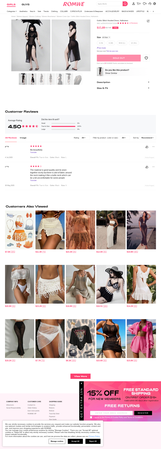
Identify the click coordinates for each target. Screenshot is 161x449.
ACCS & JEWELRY (112, 11)
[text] (51, 146)
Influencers (10, 405)
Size (102, 37)
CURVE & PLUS (76, 11)
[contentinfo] (7, 252)
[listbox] (133, 3)
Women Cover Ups (63, 16)
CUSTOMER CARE (34, 402)
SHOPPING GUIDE (55, 402)
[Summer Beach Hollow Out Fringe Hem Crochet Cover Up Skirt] (50, 284)
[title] (80, 206)
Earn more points (33, 411)
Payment (52, 416)
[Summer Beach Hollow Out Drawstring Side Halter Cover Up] (111, 338)
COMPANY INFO (12, 402)
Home (13, 16)
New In (32, 11)
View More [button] (80, 376)
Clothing (54, 11)
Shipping (52, 405)
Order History (32, 408)
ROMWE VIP (32, 414)
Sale (39, 11)
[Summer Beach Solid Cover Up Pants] (19, 338)
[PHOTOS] (51, 45)
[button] (146, 58)
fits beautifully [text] (36, 150)
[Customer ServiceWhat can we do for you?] (149, 3)
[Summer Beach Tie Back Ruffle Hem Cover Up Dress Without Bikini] (141, 284)
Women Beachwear (48, 16)
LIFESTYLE (140, 11)
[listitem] (19, 236)
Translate (33, 152)
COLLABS (64, 11)
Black (54, 157)
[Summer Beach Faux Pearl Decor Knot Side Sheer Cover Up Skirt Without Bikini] (50, 338)
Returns (51, 408)
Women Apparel (22, 16)
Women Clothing (35, 16)
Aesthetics (23, 11)
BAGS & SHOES (128, 11)
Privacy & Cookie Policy (114, 417)
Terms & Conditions (135, 417)
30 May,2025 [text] (9, 185)
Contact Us (31, 405)
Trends (46, 11)
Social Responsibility (13, 408)
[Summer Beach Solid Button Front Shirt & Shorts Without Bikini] (141, 338)
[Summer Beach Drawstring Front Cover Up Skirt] (50, 229)
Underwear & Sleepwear (93, 11)
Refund (51, 411)
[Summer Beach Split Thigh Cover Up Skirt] (111, 229)
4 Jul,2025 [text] (9, 157)
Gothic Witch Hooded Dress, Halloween (112, 20)
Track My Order (54, 414)
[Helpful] (146, 146)
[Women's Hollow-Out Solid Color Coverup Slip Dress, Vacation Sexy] (80, 284)
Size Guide (53, 419)
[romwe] (73, 3)
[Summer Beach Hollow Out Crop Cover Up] (19, 284)
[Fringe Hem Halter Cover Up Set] (80, 229)
